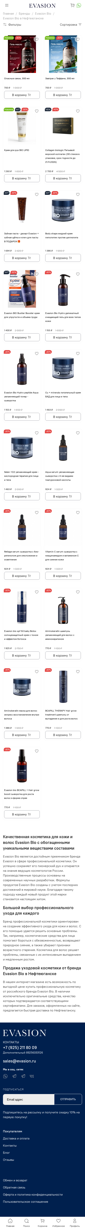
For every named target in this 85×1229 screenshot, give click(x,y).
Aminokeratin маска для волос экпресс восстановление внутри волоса (21, 714)
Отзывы (8, 1160)
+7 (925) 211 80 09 (20, 1047)
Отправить (68, 1099)
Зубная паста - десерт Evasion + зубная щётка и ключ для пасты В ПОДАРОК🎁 (21, 237)
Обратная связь (14, 1187)
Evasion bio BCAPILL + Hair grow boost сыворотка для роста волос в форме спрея (21, 794)
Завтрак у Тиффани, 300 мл (60, 78)
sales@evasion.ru (19, 1061)
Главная (8, 13)
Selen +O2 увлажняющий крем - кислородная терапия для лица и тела (21, 475)
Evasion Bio (43, 13)
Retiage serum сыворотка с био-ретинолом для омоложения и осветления (21, 555)
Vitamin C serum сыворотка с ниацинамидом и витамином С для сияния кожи (62, 555)
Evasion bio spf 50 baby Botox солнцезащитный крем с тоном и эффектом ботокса (21, 635)
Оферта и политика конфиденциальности (33, 1194)
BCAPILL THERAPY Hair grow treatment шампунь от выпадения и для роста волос (61, 714)
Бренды (24, 13)
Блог (6, 1153)
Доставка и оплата (16, 1138)
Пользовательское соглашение (25, 1202)
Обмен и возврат (15, 1180)
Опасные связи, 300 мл (17, 78)
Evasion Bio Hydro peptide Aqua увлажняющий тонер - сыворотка (21, 396)
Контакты (10, 1145)
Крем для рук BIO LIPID (16, 150)
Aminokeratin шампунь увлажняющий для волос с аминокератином (59, 635)
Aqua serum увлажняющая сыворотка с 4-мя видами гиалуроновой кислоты (59, 475)
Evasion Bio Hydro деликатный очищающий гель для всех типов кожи (63, 317)
